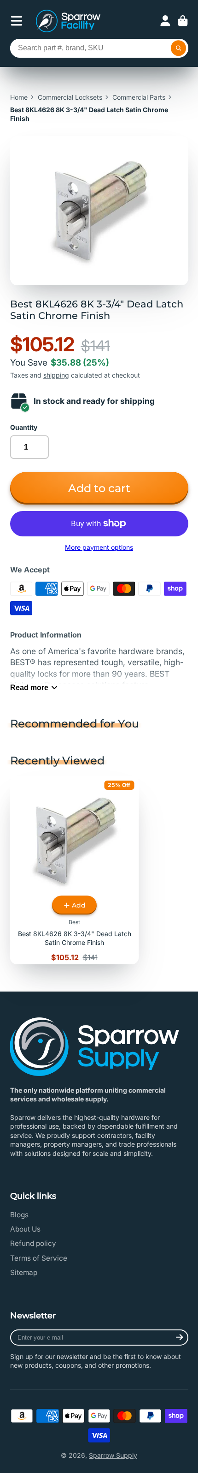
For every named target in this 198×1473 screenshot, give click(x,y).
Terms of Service (38, 1258)
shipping (56, 375)
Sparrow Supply (113, 1455)
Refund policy (33, 1243)
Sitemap (23, 1272)
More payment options (99, 547)
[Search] (178, 48)
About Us (25, 1229)
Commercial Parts (138, 97)
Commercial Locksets (70, 97)
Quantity (23, 427)
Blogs (19, 1214)
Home (19, 97)
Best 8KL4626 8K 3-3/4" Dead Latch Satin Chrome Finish (74, 870)
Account (165, 20)
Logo (68, 21)
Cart (182, 20)
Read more (29, 687)
